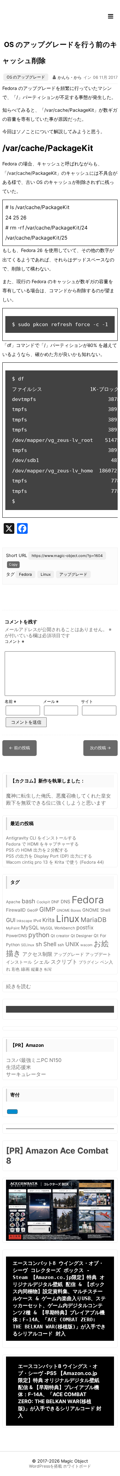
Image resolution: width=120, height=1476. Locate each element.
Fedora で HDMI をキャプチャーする (42, 844)
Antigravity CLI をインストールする (41, 838)
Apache (13, 902)
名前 (10, 701)
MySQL (30, 927)
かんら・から (70, 77)
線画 (25, 969)
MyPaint (13, 928)
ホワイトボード (77, 1466)
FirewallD (16, 910)
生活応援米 (18, 1067)
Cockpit (43, 902)
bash (28, 901)
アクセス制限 (37, 954)
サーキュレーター (26, 1074)
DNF (55, 902)
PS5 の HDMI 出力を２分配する (37, 850)
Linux (46, 574)
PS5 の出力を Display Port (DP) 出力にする (49, 856)
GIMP (47, 909)
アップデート (98, 954)
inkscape (24, 921)
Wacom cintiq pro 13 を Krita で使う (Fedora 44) (55, 862)
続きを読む (18, 986)
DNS (65, 901)
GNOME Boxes (69, 910)
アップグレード (73, 574)
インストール (19, 962)
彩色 (16, 969)
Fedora (25, 574)
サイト (87, 701)
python (38, 935)
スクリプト (64, 961)
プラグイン (89, 962)
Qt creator (60, 935)
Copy (13, 564)
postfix (85, 927)
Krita (48, 919)
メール (51, 701)
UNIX (72, 944)
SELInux (27, 945)
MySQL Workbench (57, 928)
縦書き (37, 969)
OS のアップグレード (26, 77)
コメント (14, 641)
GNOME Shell (96, 910)
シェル (41, 962)
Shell (49, 944)
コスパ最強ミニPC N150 (33, 1060)
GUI (10, 920)
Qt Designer (81, 935)
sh (39, 944)
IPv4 (37, 920)
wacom (86, 945)
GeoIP (32, 910)
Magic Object (74, 1461)
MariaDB (93, 920)
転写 (48, 969)
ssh (61, 945)
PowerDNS (16, 935)
